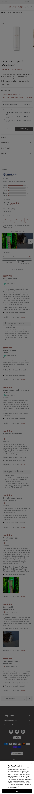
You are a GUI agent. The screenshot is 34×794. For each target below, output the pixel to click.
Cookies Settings (12, 786)
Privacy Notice (13, 787)
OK (17, 791)
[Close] (32, 763)
